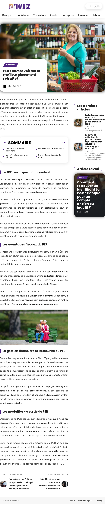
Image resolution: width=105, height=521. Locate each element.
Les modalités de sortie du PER (49, 156)
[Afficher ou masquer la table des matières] (48, 142)
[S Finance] (19, 6)
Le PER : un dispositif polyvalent (15, 149)
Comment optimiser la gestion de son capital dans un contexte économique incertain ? (93, 141)
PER (16, 183)
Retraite (10, 64)
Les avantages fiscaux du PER (51, 148)
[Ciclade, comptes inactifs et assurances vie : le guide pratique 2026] (78, 123)
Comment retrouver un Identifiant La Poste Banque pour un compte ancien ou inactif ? (88, 195)
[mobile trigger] (5, 6)
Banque (82, 178)
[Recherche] (90, 6)
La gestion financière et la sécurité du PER (16, 156)
